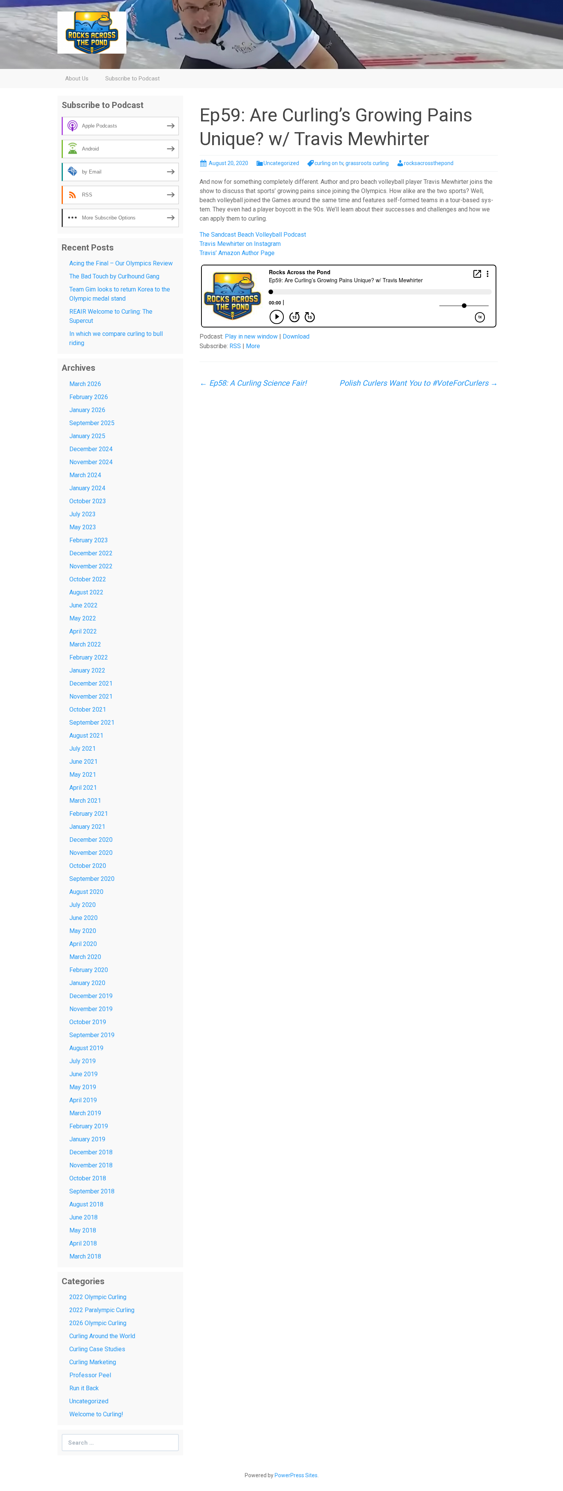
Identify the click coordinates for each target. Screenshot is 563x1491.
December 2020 (91, 839)
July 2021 (82, 748)
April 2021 (83, 787)
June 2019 (83, 1074)
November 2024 (91, 462)
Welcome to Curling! (96, 1414)
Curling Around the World (102, 1336)
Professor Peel (90, 1375)
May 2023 (82, 527)
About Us (76, 78)
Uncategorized (281, 163)
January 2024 (87, 488)
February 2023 (88, 540)
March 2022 (85, 644)
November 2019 (91, 1009)
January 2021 (87, 826)
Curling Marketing (92, 1362)
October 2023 (87, 501)
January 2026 (87, 410)
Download (296, 336)
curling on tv (328, 163)
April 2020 (83, 944)
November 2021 (91, 696)
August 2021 (86, 735)
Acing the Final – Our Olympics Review (121, 263)
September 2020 (92, 878)
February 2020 (88, 970)
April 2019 (83, 1100)
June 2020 (83, 917)
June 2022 (83, 605)
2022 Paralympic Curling (101, 1310)
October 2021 (87, 709)
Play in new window (251, 336)
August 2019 (86, 1048)
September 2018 (92, 1191)
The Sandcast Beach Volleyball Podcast (253, 234)
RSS (235, 346)
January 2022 (87, 670)
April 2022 (83, 631)
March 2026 (85, 384)
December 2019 (91, 996)
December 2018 (91, 1152)
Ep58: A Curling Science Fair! (253, 383)
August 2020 (86, 891)
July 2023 (82, 514)
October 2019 (87, 1022)
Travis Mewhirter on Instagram (240, 243)
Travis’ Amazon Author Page (237, 253)
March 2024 (85, 475)
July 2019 (82, 1061)
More (253, 346)
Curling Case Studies (97, 1349)
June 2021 (83, 761)
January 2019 (87, 1139)
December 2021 (91, 683)
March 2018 (85, 1256)
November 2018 (91, 1165)
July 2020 (82, 904)
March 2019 (85, 1113)
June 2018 (83, 1217)
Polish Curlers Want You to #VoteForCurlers (418, 383)
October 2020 (87, 865)
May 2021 (82, 774)
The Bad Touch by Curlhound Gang (114, 276)
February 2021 (88, 813)
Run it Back (84, 1388)
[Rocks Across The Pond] (91, 32)
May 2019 (82, 1087)
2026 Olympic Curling (97, 1323)
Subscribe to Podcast (132, 78)
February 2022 (88, 657)
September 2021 (92, 722)
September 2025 (92, 423)
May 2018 (82, 1230)
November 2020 (91, 852)
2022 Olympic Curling (97, 1297)
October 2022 (87, 579)
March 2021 (85, 800)
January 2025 (87, 436)
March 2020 (85, 957)
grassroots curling (367, 163)
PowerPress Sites (296, 1475)
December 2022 (91, 553)
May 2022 (82, 618)
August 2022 (86, 592)
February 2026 (88, 397)
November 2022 (91, 566)
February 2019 (88, 1126)
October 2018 (87, 1178)
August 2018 (86, 1204)
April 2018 (83, 1243)
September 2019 (92, 1035)
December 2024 (91, 449)
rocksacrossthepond (428, 163)
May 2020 (82, 931)
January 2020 (87, 983)
